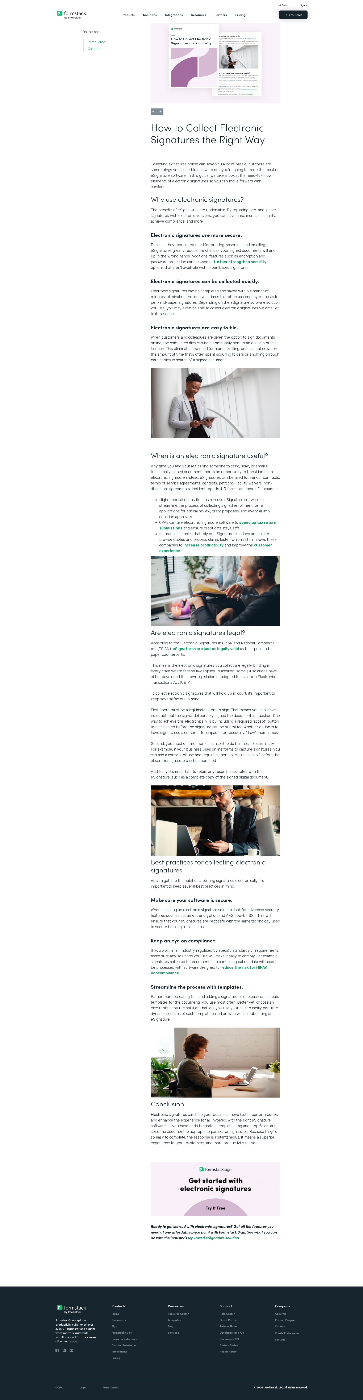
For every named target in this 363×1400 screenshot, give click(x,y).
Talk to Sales (293, 14)
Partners (220, 14)
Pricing (240, 14)
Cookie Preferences (287, 1333)
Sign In (304, 5)
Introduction (97, 42)
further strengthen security (240, 262)
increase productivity (203, 545)
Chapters (94, 49)
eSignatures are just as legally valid (206, 649)
